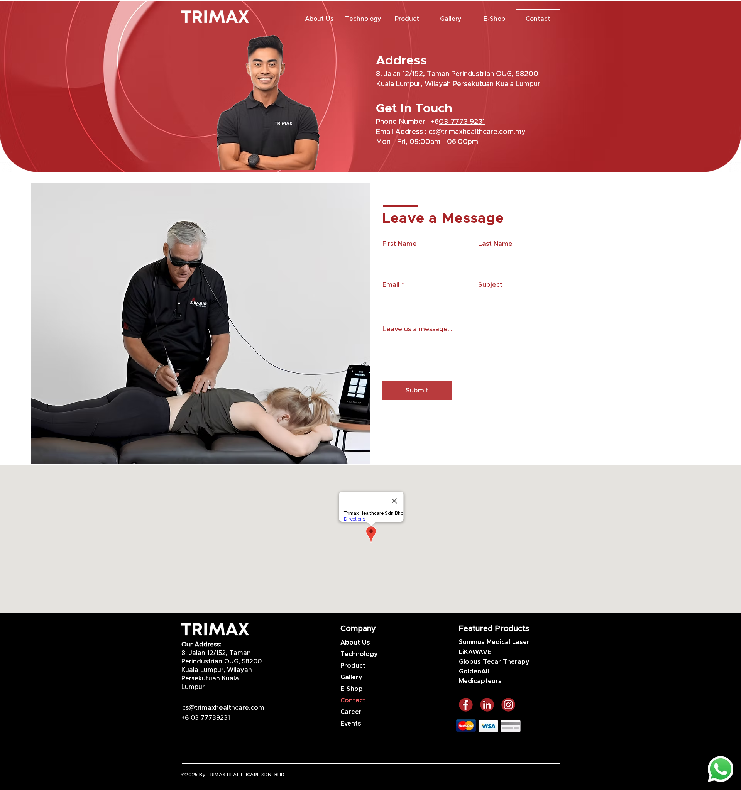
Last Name (495, 243)
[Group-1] (508, 704)
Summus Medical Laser (494, 642)
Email (390, 284)
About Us (355, 642)
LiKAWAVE (475, 652)
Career (351, 712)
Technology (359, 654)
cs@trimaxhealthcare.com (223, 707)
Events (350, 724)
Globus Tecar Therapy (494, 662)
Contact (352, 700)
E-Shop (351, 689)
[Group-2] (487, 704)
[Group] (465, 704)
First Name (399, 243)
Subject (490, 284)
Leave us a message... (417, 329)
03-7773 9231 (462, 121)
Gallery (351, 677)
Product (352, 666)
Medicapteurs (480, 681)
